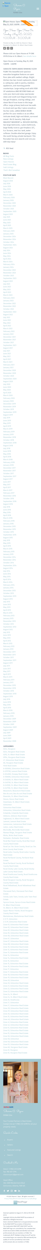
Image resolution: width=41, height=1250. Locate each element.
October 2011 (8, 657)
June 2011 (7, 669)
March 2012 (7, 643)
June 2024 (7, 253)
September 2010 (9, 694)
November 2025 (9, 206)
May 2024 (7, 256)
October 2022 (8, 309)
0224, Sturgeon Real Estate (14, 752)
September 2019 (9, 412)
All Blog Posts (8, 156)
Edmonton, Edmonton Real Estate (17, 810)
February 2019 (9, 432)
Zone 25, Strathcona (11, 1000)
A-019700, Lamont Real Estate (15, 771)
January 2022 (8, 334)
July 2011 (6, 666)
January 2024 (8, 267)
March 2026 (8, 195)
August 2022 (8, 315)
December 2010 (9, 685)
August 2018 (8, 446)
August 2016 (8, 504)
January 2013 (8, 618)
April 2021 (7, 359)
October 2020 (8, 376)
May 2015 (6, 543)
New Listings (8, 159)
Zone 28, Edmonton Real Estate (15, 1008)
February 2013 (8, 616)
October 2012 (8, 624)
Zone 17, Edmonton (11, 969)
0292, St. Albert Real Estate (14, 755)
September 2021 (9, 345)
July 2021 (6, 351)
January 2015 (8, 554)
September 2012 (9, 627)
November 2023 (9, 273)
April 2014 (7, 579)
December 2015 (9, 526)
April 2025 (7, 225)
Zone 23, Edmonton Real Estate (15, 991)
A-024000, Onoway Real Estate (15, 774)
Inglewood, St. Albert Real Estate (16, 819)
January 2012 (8, 649)
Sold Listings (8, 167)
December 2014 (9, 557)
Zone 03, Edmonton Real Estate (15, 930)
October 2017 (8, 473)
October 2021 (8, 342)
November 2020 (9, 373)
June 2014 (7, 574)
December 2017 (9, 468)
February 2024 (9, 264)
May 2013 (6, 607)
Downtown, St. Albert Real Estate (16, 802)
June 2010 (7, 702)
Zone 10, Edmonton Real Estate (15, 947)
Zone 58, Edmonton (11, 1039)
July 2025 (6, 217)
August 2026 (8, 181)
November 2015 (9, 529)
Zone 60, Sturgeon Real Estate (15, 1047)
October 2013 (8, 593)
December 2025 (9, 203)
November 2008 (9, 741)
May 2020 (7, 390)
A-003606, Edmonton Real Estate (16, 769)
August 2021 (8, 348)
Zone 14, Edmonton (11, 955)
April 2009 (7, 738)
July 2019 (6, 418)
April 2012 (7, 641)
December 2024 (9, 236)
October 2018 (8, 440)
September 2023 (9, 278)
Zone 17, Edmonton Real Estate (15, 972)
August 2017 (8, 479)
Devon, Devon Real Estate (13, 799)
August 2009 (8, 730)
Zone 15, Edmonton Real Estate (15, 964)
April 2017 (7, 487)
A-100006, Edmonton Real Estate (16, 777)
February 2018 (9, 462)
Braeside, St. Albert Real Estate (15, 796)
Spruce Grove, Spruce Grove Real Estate (19, 902)
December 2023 (9, 270)
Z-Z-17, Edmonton (10, 919)
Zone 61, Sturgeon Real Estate (15, 1053)
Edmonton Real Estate (12, 808)
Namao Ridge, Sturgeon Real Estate (17, 833)
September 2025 (9, 211)
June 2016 (7, 510)
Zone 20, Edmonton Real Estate (15, 983)
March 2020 (8, 395)
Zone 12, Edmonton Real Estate (15, 950)
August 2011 (8, 663)
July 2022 (6, 317)
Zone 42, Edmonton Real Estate (15, 1025)
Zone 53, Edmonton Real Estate (15, 1030)
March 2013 (7, 613)
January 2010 (8, 716)
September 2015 (9, 535)
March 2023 (7, 295)
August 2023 (8, 281)
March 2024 (8, 262)
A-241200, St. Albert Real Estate (15, 785)
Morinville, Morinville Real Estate (16, 830)
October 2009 (8, 724)
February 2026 (9, 197)
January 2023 (8, 301)
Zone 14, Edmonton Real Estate (15, 958)
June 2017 (7, 482)
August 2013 (8, 599)
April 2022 (7, 326)
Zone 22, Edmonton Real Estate (15, 989)
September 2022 (9, 312)
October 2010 (8, 691)
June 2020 (7, 387)
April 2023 (7, 292)
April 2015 (7, 546)
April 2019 (7, 426)
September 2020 (10, 379)
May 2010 (7, 705)
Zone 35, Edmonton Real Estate (15, 1017)
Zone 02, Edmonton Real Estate (15, 927)
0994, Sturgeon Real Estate (14, 757)
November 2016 (9, 496)
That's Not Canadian (11, 170)
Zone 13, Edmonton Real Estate (15, 952)
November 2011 (9, 655)
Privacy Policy (8, 1198)
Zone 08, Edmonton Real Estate (16, 944)
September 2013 (9, 596)
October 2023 (8, 276)
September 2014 (9, 565)
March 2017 (7, 490)
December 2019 (9, 404)
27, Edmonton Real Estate (13, 760)
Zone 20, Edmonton (11, 980)
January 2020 (8, 401)
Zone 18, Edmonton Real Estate (15, 975)
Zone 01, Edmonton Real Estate (15, 925)
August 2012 (8, 630)
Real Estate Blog (9, 164)
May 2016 (7, 512)
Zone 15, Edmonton (11, 961)
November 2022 (9, 306)
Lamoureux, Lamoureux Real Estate (17, 824)
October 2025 (8, 209)
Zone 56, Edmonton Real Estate (15, 1036)
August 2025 (8, 214)
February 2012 (8, 646)
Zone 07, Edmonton (11, 939)
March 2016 (7, 518)
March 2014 (7, 582)
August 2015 (8, 538)
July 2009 (6, 733)
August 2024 (8, 248)
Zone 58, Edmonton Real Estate (15, 1042)
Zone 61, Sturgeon (10, 1050)
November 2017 (9, 471)
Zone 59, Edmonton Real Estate (15, 1044)
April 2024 (7, 259)
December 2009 (9, 719)
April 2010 (7, 708)
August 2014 (8, 568)
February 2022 (9, 331)
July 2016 (6, 507)
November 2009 (9, 722)
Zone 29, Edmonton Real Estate (15, 1011)
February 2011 (8, 680)
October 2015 (8, 532)
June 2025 (7, 220)
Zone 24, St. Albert (10, 994)
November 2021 (9, 340)
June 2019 (7, 421)
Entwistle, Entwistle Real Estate (15, 813)
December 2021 (9, 337)
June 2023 (7, 287)
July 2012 (6, 632)
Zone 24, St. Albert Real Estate (15, 997)
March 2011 (7, 677)
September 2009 (10, 727)
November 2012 (9, 621)
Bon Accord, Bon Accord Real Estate (17, 794)
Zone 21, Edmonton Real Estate (15, 986)
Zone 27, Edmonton (11, 1003)
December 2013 (9, 591)
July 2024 (6, 250)
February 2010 (9, 713)
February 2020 (9, 398)
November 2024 (9, 239)
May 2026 (7, 189)
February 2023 (9, 298)
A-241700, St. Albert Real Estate (15, 788)
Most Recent (8, 178)
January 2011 (8, 682)
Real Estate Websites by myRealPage (25, 1198)
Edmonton (7, 805)
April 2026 (7, 192)
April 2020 (7, 393)
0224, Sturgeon (9, 749)
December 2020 (9, 370)
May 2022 (7, 323)
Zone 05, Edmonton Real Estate (15, 933)
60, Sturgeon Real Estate (13, 763)
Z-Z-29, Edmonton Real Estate (15, 922)
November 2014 (9, 560)
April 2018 (7, 457)
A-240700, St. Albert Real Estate (15, 782)
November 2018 (9, 437)
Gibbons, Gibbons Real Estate (15, 816)
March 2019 (7, 429)
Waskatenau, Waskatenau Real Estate (18, 916)
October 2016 (8, 499)
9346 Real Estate (10, 766)
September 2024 (10, 245)
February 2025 (9, 231)
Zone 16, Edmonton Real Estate (15, 966)
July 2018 (6, 448)
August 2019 (8, 415)
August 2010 (8, 696)
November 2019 (9, 407)
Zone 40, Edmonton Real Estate (16, 1019)
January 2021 (8, 367)
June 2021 (7, 354)
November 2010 (9, 688)
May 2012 (6, 638)
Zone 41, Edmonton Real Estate (15, 1022)
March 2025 (7, 228)
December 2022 (9, 303)
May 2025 (7, 223)
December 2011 (9, 652)
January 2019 (8, 434)
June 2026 (7, 186)
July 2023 (6, 284)
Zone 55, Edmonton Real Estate (15, 1033)
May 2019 (7, 423)
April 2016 (7, 515)
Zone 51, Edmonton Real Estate (15, 1028)
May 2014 (7, 577)
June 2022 (7, 320)
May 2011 (6, 671)
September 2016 (9, 501)
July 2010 (6, 699)
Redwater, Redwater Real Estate (16, 838)
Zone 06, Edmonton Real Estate (16, 936)
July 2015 (6, 540)
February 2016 (9, 521)
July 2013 (6, 602)
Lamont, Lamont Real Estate (14, 821)
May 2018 (7, 454)
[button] (4, 1191)
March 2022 (7, 329)
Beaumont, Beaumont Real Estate (16, 791)
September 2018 (9, 443)
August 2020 (8, 381)
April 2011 (7, 674)
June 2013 (7, 604)
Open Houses (8, 162)
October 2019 (8, 409)
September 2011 (9, 660)
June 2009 (7, 736)
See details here (29, 56)
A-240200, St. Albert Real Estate (15, 780)
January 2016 (8, 524)
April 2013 (7, 610)
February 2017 (8, 493)
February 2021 (8, 365)
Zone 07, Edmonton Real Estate (15, 941)
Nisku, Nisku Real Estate (13, 835)
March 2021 (7, 362)
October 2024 (8, 242)
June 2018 (7, 451)
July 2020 (6, 384)
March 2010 (7, 710)
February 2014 (9, 585)
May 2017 (6, 485)
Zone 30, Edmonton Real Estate (15, 1014)
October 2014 (8, 563)
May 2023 (7, 290)
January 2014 (8, 588)
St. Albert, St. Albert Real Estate (21, 45)
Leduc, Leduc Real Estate (13, 827)
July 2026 (6, 184)
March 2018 (7, 460)
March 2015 (7, 549)
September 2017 (9, 476)
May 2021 (6, 356)
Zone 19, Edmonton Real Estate (15, 978)
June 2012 (7, 635)
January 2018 (8, 465)
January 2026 (8, 200)
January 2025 (8, 234)
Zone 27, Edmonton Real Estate (15, 1005)
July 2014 (6, 571)
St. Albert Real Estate (11, 905)
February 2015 (8, 552)
